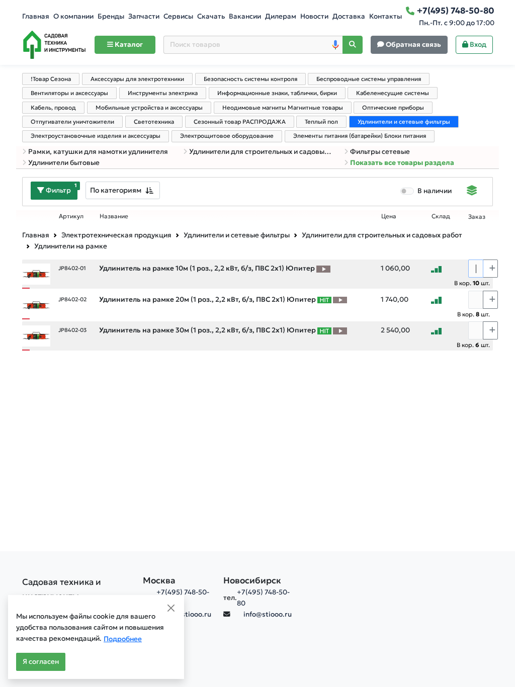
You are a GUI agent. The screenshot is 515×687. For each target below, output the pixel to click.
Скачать (211, 16)
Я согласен (41, 661)
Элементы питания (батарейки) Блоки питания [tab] (359, 135)
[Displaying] (472, 191)
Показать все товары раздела (402, 162)
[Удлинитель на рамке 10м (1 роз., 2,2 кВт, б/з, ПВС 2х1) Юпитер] (36, 273)
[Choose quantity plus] (490, 269)
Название (114, 216)
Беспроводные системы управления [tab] (368, 78)
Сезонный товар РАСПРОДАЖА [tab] (240, 121)
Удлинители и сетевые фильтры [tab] (404, 121)
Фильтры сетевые (380, 151)
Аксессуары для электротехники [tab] (137, 78)
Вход (477, 44)
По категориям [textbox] (115, 190)
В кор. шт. (472, 283)
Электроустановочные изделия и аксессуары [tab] (95, 135)
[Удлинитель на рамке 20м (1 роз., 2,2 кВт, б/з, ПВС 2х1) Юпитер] (36, 304)
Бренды (111, 16)
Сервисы (178, 16)
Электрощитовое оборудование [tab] (227, 135)
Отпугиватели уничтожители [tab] (72, 121)
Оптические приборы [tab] (393, 107)
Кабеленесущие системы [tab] (392, 93)
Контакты (385, 16)
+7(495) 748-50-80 (263, 598)
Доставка (348, 16)
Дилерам (280, 16)
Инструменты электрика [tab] (163, 93)
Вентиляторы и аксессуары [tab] (69, 93)
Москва (159, 580)
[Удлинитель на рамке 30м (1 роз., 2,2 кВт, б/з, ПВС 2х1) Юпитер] (36, 335)
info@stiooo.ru (187, 614)
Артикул (71, 216)
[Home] (54, 45)
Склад (441, 216)
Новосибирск (252, 580)
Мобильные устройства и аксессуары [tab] (149, 107)
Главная (35, 16)
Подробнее (123, 639)
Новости (314, 16)
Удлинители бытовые (64, 162)
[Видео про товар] (323, 268)
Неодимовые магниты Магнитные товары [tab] (282, 107)
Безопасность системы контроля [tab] (250, 78)
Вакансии (245, 16)
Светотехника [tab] (154, 121)
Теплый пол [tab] (321, 121)
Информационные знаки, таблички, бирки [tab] (277, 93)
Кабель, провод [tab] (53, 107)
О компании (73, 16)
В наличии (434, 191)
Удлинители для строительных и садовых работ (260, 151)
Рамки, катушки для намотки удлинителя (98, 151)
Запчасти (143, 16)
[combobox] (122, 190)
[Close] (171, 608)
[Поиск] (352, 45)
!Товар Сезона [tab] (51, 78)
